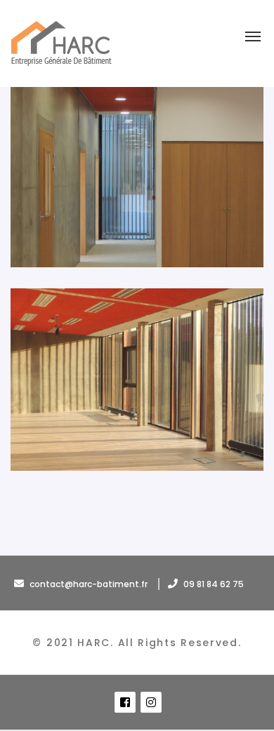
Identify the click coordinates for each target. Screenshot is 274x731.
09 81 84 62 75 (212, 584)
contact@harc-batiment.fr (88, 584)
